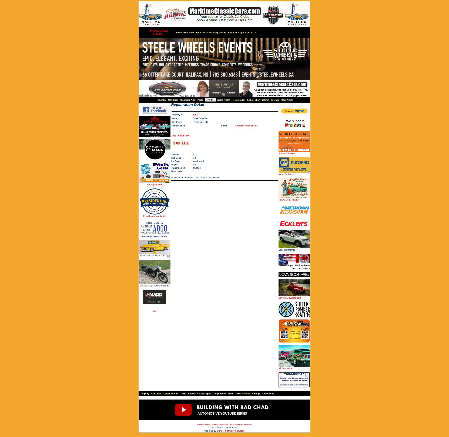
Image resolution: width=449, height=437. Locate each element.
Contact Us (251, 32)
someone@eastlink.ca (246, 126)
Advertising (212, 32)
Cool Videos (287, 100)
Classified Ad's (187, 100)
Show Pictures (262, 100)
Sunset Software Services (230, 430)
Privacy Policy (203, 424)
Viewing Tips (235, 424)
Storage (275, 100)
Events (191, 394)
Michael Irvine (285, 368)
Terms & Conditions (220, 424)
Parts (200, 100)
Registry (162, 100)
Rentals (223, 32)
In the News (189, 32)
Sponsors (200, 32)
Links (250, 100)
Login (154, 311)
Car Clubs (173, 100)
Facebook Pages (236, 32)
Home (179, 32)
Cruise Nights (223, 100)
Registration (239, 100)
